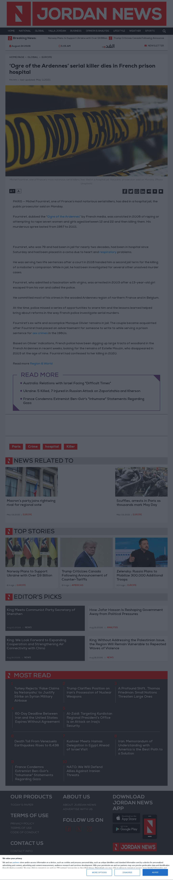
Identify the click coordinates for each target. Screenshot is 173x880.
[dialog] (86, 867)
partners (16, 862)
